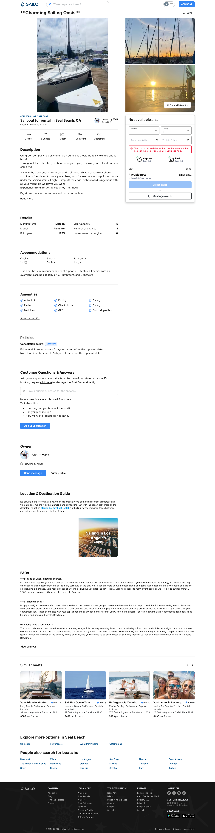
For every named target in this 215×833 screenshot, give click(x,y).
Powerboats (56, 743)
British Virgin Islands (117, 799)
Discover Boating (86, 810)
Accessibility (189, 829)
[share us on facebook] (174, 793)
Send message (33, 473)
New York (25, 759)
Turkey (172, 768)
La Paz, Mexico (144, 793)
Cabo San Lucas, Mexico (149, 796)
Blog (50, 796)
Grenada (84, 763)
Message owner (162, 196)
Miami (53, 759)
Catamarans (115, 743)
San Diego (114, 759)
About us (52, 793)
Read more (26, 198)
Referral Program (86, 817)
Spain (23, 768)
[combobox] (80, 4)
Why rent (82, 793)
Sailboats (25, 743)
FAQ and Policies (56, 799)
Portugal (173, 763)
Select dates (160, 184)
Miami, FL (142, 803)
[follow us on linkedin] (184, 793)
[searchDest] (49, 4)
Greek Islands (144, 806)
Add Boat (186, 4)
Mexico (113, 763)
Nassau (143, 759)
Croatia (113, 768)
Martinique (55, 763)
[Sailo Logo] (29, 4)
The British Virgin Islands (33, 763)
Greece (53, 768)
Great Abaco (175, 759)
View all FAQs (28, 646)
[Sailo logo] (32, 789)
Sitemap (177, 829)
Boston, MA (143, 799)
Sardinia (84, 768)
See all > (111, 810)
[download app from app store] (188, 816)
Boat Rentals (84, 796)
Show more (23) (30, 318)
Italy (141, 768)
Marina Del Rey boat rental (55, 508)
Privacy (158, 829)
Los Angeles (86, 759)
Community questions (88, 813)
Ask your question (35, 425)
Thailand (143, 763)
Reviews (82, 806)
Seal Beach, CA (28, 116)
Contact (51, 803)
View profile (58, 473)
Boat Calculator (85, 803)
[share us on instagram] (179, 793)
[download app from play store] (173, 816)
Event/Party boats (89, 743)
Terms (167, 829)
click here (46, 382)
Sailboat (43, 116)
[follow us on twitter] (169, 793)
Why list (81, 799)
